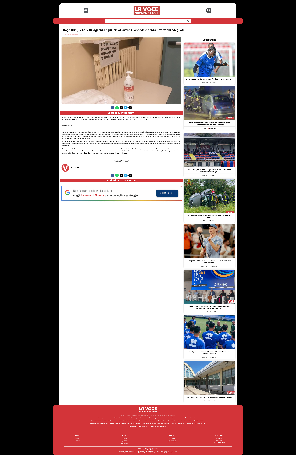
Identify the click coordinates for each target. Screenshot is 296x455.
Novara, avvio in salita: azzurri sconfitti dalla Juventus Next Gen (209, 79)
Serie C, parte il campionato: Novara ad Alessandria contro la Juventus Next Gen (209, 353)
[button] (86, 10)
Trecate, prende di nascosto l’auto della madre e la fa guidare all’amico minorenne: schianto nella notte (209, 124)
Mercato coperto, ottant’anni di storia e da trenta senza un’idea (209, 397)
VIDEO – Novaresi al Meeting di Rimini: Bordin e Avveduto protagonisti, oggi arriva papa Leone (209, 307)
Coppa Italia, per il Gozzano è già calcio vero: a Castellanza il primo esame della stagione (133, 21)
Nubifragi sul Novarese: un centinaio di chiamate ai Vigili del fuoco (209, 216)
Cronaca (65, 26)
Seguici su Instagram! (121, 113)
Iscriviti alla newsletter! (121, 180)
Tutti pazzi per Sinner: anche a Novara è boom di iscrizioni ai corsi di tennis (209, 262)
